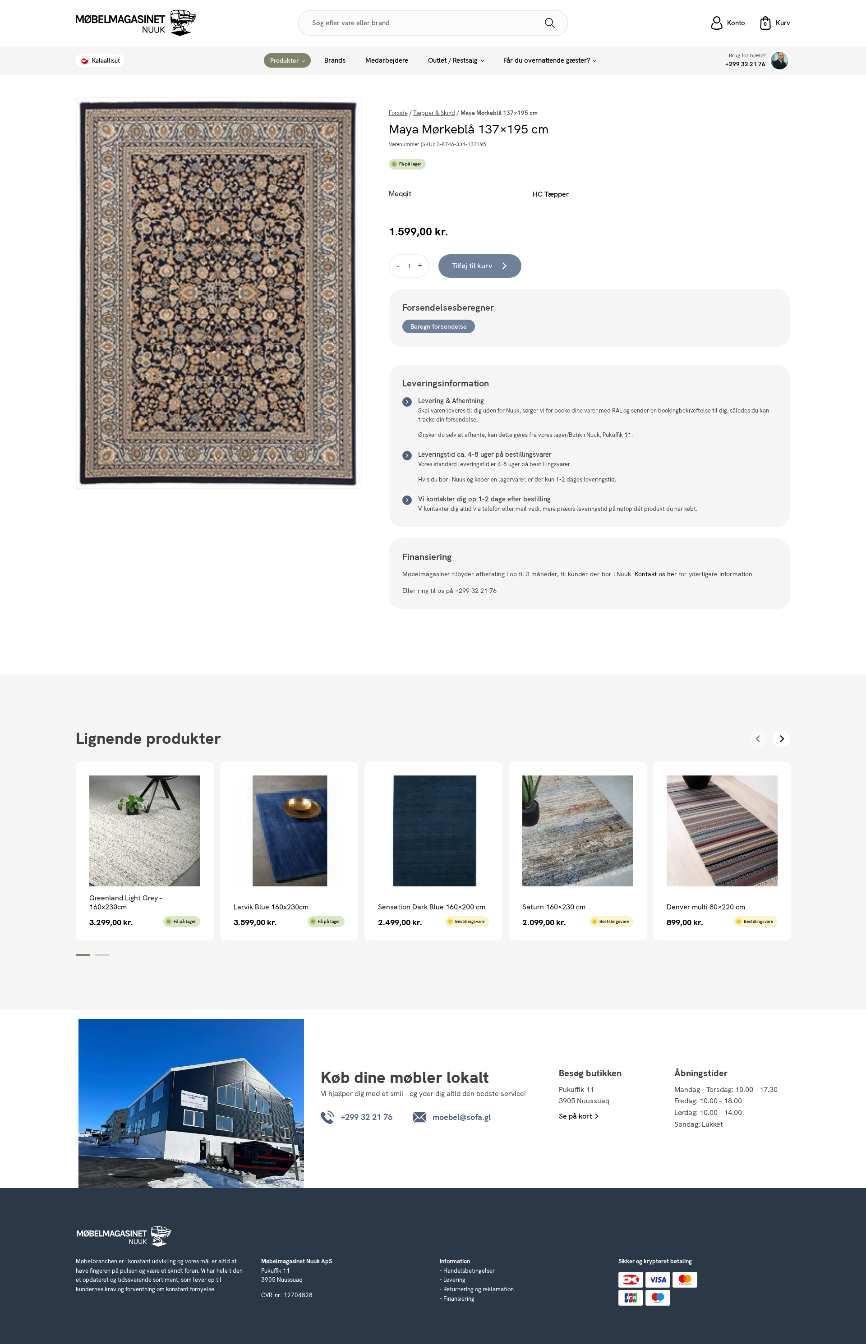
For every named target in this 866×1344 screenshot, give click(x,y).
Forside (398, 113)
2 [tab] (102, 955)
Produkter (284, 60)
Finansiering (458, 1299)
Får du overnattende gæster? (546, 60)
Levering (454, 1280)
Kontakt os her (656, 574)
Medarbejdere (386, 60)
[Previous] (758, 739)
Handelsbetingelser (469, 1271)
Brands (334, 60)
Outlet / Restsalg (453, 60)
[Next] (781, 739)
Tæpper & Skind (434, 113)
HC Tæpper (551, 194)
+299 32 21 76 (745, 64)
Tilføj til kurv (472, 266)
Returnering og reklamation (478, 1289)
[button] (774, 23)
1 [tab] (83, 955)
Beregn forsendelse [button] (438, 326)
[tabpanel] (145, 851)
